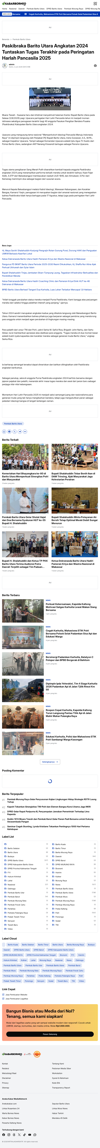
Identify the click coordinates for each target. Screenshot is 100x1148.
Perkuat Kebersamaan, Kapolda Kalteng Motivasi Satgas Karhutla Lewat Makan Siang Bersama (71, 607)
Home (4, 9)
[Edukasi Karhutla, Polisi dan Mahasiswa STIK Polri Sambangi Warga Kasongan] (23, 743)
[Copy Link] (25, 432)
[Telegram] (20, 432)
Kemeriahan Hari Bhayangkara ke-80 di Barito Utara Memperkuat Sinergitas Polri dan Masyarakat (25, 476)
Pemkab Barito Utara (35, 9)
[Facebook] (9, 432)
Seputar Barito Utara (61, 1104)
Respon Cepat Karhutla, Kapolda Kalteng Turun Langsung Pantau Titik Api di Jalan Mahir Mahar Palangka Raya (69, 713)
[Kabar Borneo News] (14, 4)
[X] (14, 432)
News (48, 600)
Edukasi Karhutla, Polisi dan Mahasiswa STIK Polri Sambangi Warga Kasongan (71, 738)
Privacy (5, 1083)
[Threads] (14, 1134)
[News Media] (37, 1054)
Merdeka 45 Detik (59, 1118)
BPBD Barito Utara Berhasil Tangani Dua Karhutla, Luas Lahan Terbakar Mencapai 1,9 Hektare (47, 289)
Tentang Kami (58, 1064)
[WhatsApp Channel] (34, 1134)
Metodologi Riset (9, 1073)
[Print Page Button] (95, 65)
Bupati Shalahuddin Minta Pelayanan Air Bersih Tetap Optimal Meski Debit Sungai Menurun (75, 520)
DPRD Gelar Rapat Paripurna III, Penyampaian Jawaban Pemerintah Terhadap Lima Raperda (48, 813)
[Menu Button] (95, 3)
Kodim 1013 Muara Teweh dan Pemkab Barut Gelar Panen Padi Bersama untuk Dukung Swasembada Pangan (50, 820)
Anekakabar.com (9, 1104)
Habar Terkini (57, 1113)
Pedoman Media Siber (61, 1068)
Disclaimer (6, 1078)
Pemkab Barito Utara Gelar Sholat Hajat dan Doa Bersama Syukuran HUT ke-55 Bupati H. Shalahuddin (24, 520)
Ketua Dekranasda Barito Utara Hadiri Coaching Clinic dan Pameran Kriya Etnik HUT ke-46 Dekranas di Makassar (46, 283)
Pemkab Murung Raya (73, 9)
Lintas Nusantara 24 (10, 1108)
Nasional (12, 9)
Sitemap (5, 1088)
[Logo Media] (12, 1054)
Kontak (5, 1064)
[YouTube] (29, 1134)
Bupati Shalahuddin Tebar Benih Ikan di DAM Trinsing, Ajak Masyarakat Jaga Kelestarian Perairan (73, 476)
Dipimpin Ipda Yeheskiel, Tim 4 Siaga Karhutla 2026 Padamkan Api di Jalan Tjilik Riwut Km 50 (71, 686)
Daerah (21, 9)
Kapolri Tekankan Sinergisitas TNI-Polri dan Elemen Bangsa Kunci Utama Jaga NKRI (49, 806)
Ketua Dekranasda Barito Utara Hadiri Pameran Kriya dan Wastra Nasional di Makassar (44, 259)
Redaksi (5, 1068)
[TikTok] (24, 1134)
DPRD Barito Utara (54, 9)
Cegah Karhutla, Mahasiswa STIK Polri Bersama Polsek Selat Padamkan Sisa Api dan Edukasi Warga (71, 633)
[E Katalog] (28, 1054)
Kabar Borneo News (10, 1118)
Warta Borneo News (10, 1113)
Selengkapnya (48, 762)
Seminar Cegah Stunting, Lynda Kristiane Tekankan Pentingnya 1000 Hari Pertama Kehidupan (48, 827)
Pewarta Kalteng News (11, 1123)
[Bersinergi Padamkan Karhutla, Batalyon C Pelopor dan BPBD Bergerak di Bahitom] (23, 664)
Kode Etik (56, 1083)
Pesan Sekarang (50, 1034)
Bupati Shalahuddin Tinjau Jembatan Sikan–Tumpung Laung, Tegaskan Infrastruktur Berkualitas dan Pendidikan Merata (50, 274)
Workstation (57, 1073)
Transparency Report (61, 1088)
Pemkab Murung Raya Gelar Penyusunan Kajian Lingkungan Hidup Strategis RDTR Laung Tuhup (51, 800)
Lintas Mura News (59, 1108)
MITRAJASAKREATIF (15, 1142)
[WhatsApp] (4, 432)
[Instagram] (8, 1134)
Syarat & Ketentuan (60, 1078)
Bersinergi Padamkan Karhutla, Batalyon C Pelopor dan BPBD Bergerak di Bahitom (69, 658)
